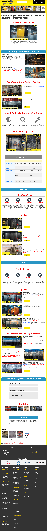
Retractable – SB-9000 (4, 508)
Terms (35, 477)
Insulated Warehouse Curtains (5, 476)
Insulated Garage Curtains (5, 516)
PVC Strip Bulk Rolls (15, 473)
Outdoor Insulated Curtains (16, 511)
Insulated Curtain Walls (15, 507)
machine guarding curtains (15, 443)
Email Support (5, 450)
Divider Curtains (11, 442)
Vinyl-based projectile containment (31, 294)
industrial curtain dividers (8, 443)
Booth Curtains (6, 442)
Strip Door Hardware (15, 519)
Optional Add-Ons (26, 480)
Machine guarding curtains (26, 322)
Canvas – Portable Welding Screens (6, 502)
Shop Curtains (26, 442)
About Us (36, 472)
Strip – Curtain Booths (4, 498)
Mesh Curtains (22, 442)
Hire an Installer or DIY (26, 487)
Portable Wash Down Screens (5, 484)
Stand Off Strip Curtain (15, 478)
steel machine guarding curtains (40, 86)
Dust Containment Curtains (16, 442)
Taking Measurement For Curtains (28, 489)
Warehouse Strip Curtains (5, 477)
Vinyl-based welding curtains (34, 307)
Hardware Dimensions (26, 472)
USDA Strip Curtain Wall (16, 483)
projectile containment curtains (16, 68)
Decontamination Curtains (5, 489)
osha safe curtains (21, 443)
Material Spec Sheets (26, 481)
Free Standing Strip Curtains (5, 524)
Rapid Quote (36, 473)
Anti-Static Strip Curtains (16, 482)
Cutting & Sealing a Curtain (27, 496)
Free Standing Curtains (4, 523)
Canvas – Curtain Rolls (4, 503)
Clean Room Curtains (15, 490)
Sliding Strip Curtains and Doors (17, 477)
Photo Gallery (25, 500)
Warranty (36, 478)
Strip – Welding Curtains (5, 497)
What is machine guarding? (14, 385)
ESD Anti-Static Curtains (16, 526)
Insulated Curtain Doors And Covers (17, 512)
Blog (35, 482)
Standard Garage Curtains (5, 515)
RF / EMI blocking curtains (16, 527)
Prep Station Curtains (4, 485)
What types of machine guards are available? (17, 390)
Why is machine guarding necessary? (16, 387)
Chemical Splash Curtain (16, 496)
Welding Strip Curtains (15, 472)
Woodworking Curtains (15, 491)
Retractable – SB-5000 (4, 507)
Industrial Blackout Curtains (16, 523)
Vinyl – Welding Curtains (5, 493)
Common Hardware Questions (27, 473)
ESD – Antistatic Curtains (16, 495)
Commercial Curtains (15, 503)
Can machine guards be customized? (16, 395)
